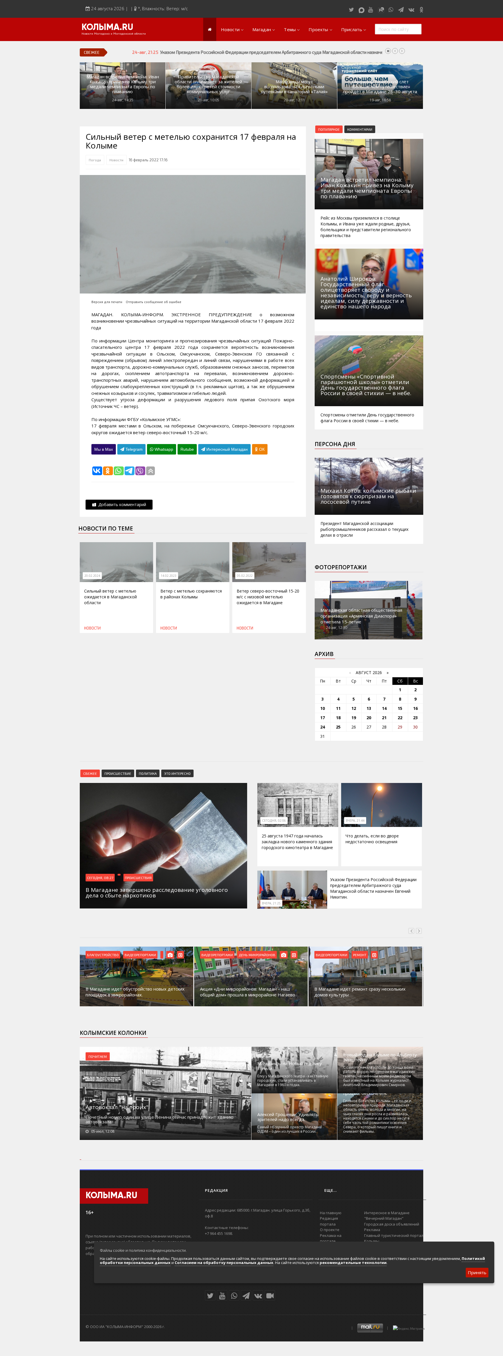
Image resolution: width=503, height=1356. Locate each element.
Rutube (187, 449)
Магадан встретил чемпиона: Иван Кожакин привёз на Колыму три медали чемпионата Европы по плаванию (122, 84)
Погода (95, 160)
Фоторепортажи (341, 567)
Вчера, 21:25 (271, 903)
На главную (330, 1212)
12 (353, 708)
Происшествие (118, 773)
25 (338, 727)
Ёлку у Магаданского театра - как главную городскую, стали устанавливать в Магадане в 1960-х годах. (292, 1080)
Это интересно (177, 773)
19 (353, 717)
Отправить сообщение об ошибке (153, 302)
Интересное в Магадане (387, 1212)
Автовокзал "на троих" (117, 1107)
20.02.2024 (92, 576)
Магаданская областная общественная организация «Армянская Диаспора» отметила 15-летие (361, 616)
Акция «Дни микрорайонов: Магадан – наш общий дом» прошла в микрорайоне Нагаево (247, 992)
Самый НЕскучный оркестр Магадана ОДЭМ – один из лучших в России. (289, 1129)
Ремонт (359, 955)
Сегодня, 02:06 (274, 820)
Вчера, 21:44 (355, 820)
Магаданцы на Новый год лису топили (289, 1066)
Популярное (329, 129)
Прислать (351, 29)
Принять (477, 1272)
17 (322, 717)
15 (400, 708)
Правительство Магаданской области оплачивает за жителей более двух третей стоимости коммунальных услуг (208, 84)
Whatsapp (163, 449)
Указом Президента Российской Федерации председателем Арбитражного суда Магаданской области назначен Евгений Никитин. (290, 52)
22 (400, 717)
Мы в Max (103, 449)
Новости (230, 29)
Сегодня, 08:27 (100, 878)
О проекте (329, 1229)
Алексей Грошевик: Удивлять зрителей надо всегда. (287, 1117)
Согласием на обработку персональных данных (224, 1262)
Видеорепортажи (140, 955)
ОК (261, 449)
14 (384, 708)
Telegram (133, 449)
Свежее (90, 773)
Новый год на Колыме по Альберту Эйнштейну (380, 1057)
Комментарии (359, 129)
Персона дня (335, 444)
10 (322, 708)
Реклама (372, 1229)
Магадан (261, 29)
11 (338, 708)
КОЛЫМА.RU (107, 27)
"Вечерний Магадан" (383, 1218)
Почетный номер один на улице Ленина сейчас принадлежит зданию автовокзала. (159, 1119)
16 (415, 708)
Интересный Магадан (226, 449)
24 (322, 727)
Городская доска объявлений (391, 1224)
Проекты (318, 29)
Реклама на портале (330, 1238)
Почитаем (97, 1056)
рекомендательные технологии (353, 1262)
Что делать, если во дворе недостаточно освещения (372, 838)
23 (415, 717)
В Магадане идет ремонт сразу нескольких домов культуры (359, 992)
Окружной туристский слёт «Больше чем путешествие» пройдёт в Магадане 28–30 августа (380, 86)
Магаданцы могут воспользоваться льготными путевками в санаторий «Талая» (294, 86)
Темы (290, 29)
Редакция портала (329, 1221)
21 (384, 717)
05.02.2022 (245, 576)
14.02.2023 (168, 576)
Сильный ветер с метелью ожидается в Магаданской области (110, 596)
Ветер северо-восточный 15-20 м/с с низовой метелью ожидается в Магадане (268, 596)
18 (338, 717)
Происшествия (138, 878)
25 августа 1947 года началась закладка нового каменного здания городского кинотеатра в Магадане (297, 841)
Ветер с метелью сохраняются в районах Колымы (191, 594)
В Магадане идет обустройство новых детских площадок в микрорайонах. (135, 992)
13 (368, 708)
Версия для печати (106, 302)
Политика (148, 773)
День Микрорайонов (257, 955)
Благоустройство (103, 955)
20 (368, 717)
